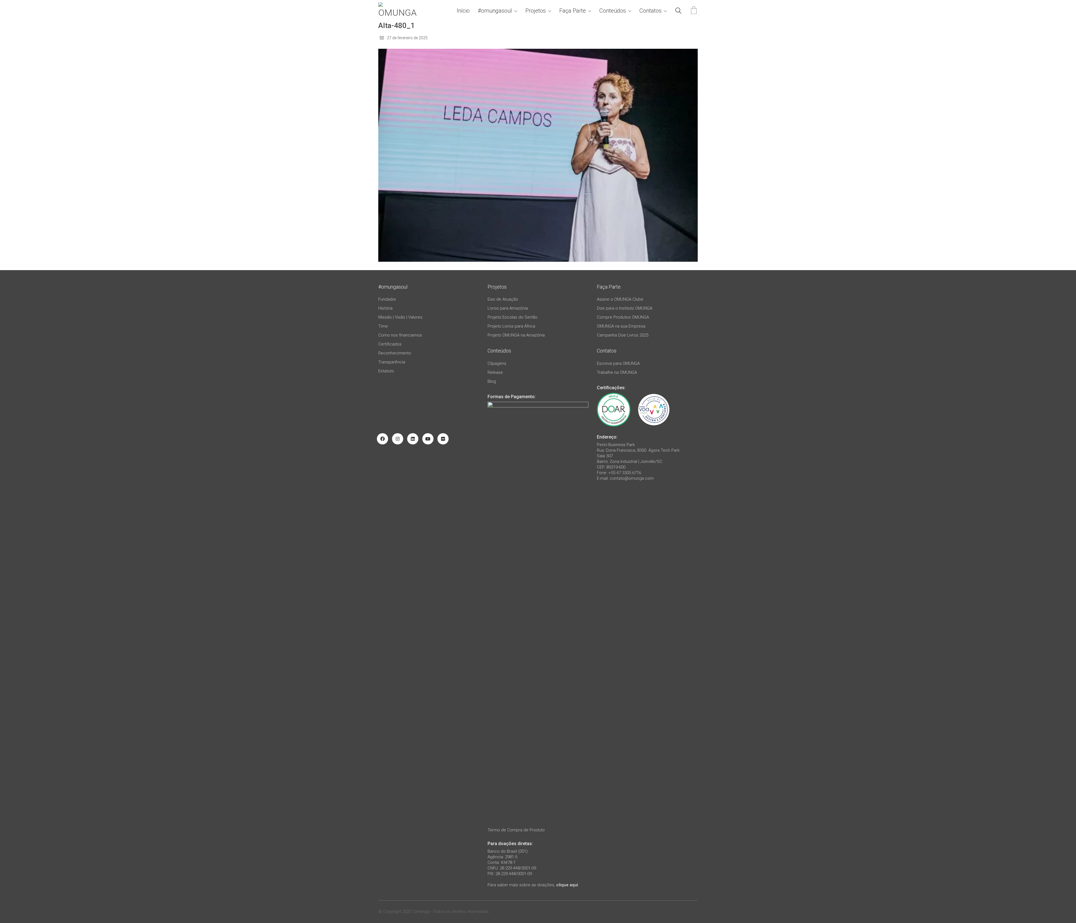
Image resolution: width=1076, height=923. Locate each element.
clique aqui (567, 884)
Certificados (390, 344)
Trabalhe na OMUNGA (617, 372)
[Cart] (694, 11)
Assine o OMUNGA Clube (620, 299)
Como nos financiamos (400, 335)
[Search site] (678, 11)
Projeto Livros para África (511, 326)
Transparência (391, 362)
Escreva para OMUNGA (618, 363)
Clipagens (497, 363)
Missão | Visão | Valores (400, 317)
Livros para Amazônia (508, 308)
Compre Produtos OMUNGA (623, 317)
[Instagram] (397, 438)
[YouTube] (427, 438)
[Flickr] (443, 438)
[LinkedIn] (412, 438)
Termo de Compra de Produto (516, 829)
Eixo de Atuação (503, 299)
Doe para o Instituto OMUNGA (624, 308)
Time (383, 326)
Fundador (387, 299)
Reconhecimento (394, 353)
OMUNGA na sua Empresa (621, 326)
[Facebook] (382, 438)
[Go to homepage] (399, 10)
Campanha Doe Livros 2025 (622, 335)
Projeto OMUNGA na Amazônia (516, 335)
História (385, 308)
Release (495, 372)
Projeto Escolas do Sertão (512, 317)
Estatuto (386, 371)
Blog (492, 381)
